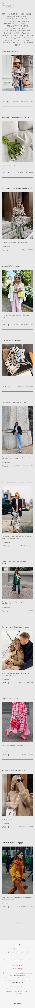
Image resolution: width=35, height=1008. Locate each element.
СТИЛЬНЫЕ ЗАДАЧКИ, (19, 101)
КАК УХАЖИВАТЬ (27, 42)
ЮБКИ (15, 42)
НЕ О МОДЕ (7, 33)
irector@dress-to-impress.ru (19, 954)
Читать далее (6, 98)
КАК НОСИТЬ (22, 28)
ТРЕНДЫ (26, 40)
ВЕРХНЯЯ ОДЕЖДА (11, 23)
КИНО (17, 45)
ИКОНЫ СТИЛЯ (12, 26)
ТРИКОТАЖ (6, 42)
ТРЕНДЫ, (23, 250)
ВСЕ (3, 14)
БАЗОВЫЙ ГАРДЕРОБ (12, 21)
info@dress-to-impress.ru (20, 950)
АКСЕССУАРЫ (26, 14)
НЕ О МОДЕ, (22, 682)
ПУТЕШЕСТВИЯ (17, 35)
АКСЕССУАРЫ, (22, 172)
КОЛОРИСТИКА (24, 31)
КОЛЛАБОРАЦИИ (9, 31)
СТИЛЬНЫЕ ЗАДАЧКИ (12, 38)
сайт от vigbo (17, 1003)
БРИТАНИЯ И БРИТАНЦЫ (16, 16)
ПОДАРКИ (26, 33)
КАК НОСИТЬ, (24, 545)
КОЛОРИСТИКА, (21, 906)
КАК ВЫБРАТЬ (13, 14)
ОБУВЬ (17, 33)
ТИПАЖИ (23, 19)
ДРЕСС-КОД (24, 23)
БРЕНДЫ (25, 21)
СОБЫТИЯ (29, 35)
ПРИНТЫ (5, 35)
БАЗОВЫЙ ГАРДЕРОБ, (20, 466)
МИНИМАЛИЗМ (12, 19)
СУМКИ (17, 40)
